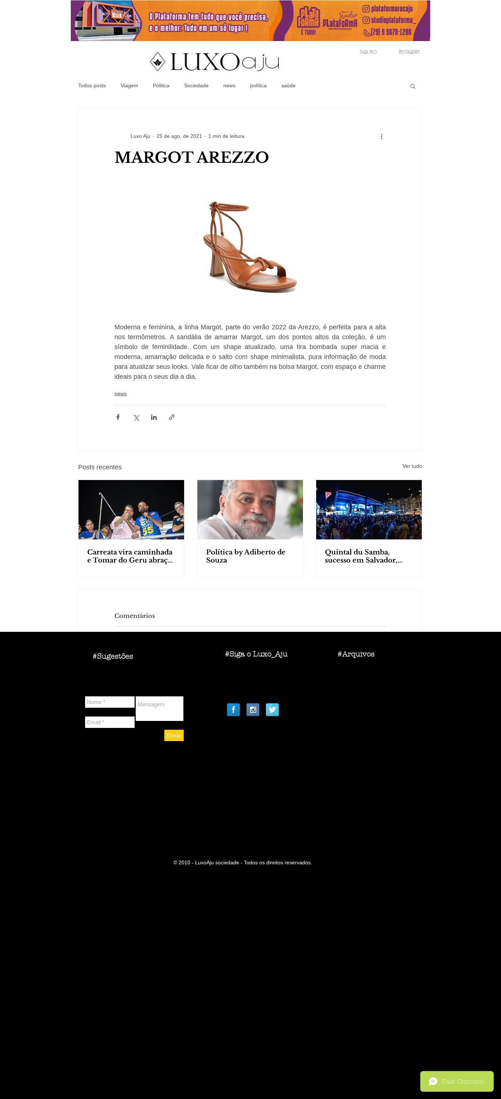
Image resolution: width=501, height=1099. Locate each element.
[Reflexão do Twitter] (272, 709)
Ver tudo (412, 466)
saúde (288, 85)
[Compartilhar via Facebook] (117, 417)
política (258, 85)
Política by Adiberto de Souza (246, 556)
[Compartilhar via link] (171, 417)
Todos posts (92, 85)
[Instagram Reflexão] (252, 709)
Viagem (129, 85)
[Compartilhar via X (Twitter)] (135, 417)
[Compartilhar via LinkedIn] (153, 417)
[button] (412, 86)
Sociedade (196, 85)
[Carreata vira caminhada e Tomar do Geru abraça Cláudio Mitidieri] (131, 509)
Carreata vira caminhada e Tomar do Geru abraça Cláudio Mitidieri (129, 556)
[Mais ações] (381, 136)
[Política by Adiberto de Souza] (250, 509)
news (229, 85)
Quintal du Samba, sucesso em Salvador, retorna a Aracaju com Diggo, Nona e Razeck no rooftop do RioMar (369, 556)
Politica (161, 85)
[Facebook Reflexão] (233, 709)
